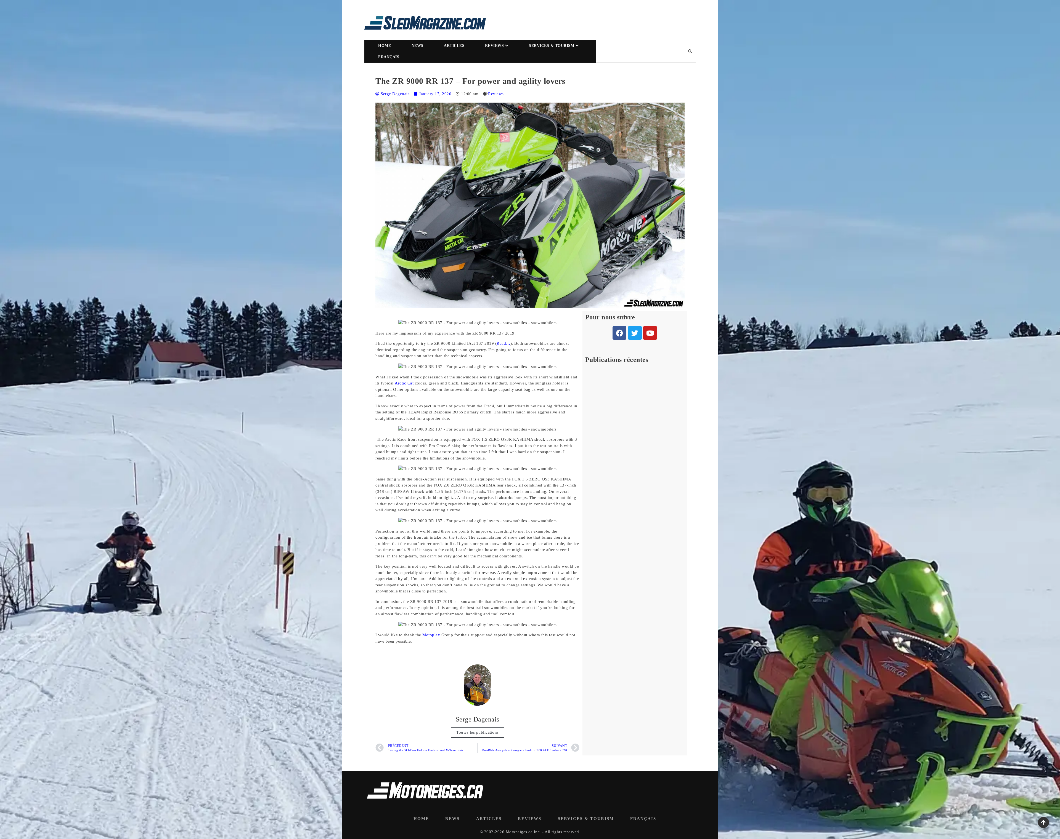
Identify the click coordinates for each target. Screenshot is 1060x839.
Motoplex (431, 635)
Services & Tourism (551, 46)
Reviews (494, 46)
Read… (503, 343)
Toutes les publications (477, 732)
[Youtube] (650, 333)
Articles (454, 46)
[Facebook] (619, 333)
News (417, 46)
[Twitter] (635, 333)
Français (388, 57)
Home (384, 46)
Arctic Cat (404, 383)
